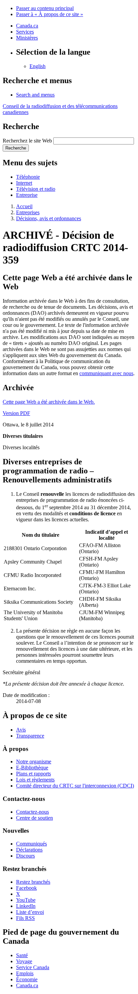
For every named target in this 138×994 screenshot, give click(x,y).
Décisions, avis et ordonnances (48, 218)
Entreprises (28, 212)
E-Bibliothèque (32, 767)
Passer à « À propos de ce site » (49, 14)
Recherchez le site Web (27, 140)
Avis (21, 730)
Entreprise (27, 195)
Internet (24, 183)
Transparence (30, 736)
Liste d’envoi (30, 912)
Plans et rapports (33, 773)
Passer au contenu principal (45, 8)
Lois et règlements (35, 779)
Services (25, 32)
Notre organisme (33, 761)
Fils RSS (25, 918)
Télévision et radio (35, 189)
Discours (25, 856)
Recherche (15, 148)
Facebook (26, 888)
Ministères (27, 38)
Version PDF (16, 413)
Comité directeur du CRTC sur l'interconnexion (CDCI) (75, 785)
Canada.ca (27, 25)
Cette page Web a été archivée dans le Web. (49, 402)
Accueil (24, 206)
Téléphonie (28, 177)
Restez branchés (33, 882)
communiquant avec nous (106, 373)
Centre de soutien (34, 818)
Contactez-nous (32, 812)
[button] (35, 95)
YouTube (26, 900)
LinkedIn (26, 906)
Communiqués (31, 843)
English (37, 66)
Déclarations (29, 850)
